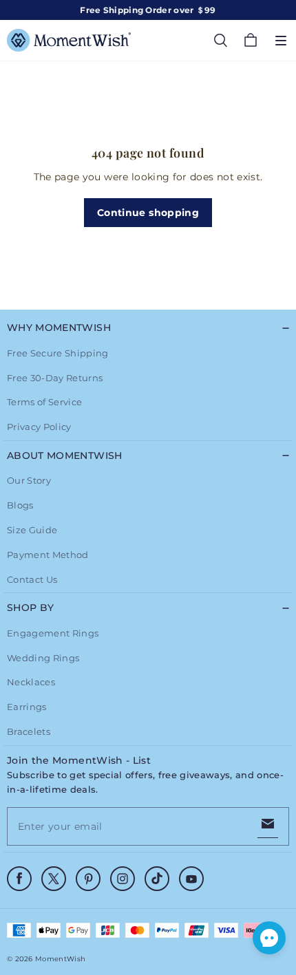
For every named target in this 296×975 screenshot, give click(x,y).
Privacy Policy (39, 426)
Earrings (27, 706)
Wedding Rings (43, 657)
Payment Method (48, 554)
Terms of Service (44, 401)
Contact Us (32, 579)
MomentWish (60, 958)
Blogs (20, 505)
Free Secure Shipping (58, 352)
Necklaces (31, 681)
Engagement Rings (52, 633)
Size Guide (32, 529)
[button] (281, 40)
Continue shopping (148, 212)
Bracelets (28, 731)
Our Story (29, 480)
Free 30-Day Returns (55, 377)
